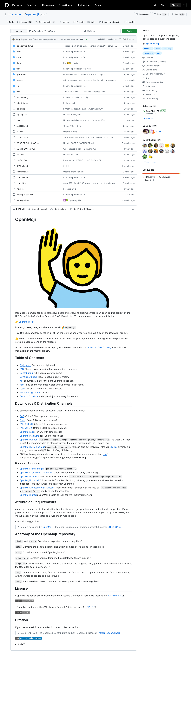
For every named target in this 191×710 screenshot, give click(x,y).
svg (158, 53)
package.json (22, 200)
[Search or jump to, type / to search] (155, 5)
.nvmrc (19, 120)
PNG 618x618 (27, 424)
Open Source (66, 5)
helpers (19, 80)
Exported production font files (77, 69)
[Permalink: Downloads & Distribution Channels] (13, 403)
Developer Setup (28, 376)
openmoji (32, 14)
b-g (18, 39)
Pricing (98, 5)
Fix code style (69, 189)
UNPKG (113, 446)
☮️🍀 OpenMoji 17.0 (72, 200)
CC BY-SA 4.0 (115, 527)
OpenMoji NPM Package (32, 446)
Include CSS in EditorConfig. (76, 97)
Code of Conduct (29, 396)
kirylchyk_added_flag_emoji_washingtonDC (83, 109)
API (21, 380)
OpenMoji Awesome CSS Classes (37, 487)
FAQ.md (20, 154)
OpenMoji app (27, 431)
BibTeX (21, 644)
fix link (66, 166)
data (18, 63)
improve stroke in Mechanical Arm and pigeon (84, 74)
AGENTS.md (22, 126)
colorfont (148, 48)
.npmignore (21, 114)
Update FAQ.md (70, 154)
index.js (19, 189)
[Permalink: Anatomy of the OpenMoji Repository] (13, 534)
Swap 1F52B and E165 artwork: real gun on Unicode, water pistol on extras (97, 183)
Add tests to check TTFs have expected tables (84, 91)
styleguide (148, 53)
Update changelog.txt (73, 171)
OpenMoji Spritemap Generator (36, 472)
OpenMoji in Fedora (30, 476)
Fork (161, 14)
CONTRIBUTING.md (25, 149)
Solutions (32, 5)
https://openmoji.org (109, 632)
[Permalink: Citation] (13, 620)
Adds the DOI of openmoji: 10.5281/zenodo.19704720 (88, 137)
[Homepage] (6, 5)
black (19, 51)
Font (22, 384)
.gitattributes (22, 103)
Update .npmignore (72, 114)
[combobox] (102, 31)
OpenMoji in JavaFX (30, 480)
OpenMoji (48, 527)
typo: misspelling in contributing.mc (79, 149)
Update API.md (70, 131)
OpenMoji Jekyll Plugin (32, 468)
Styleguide (25, 365)
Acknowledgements (30, 392)
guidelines (21, 74)
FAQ (22, 369)
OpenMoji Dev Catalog (99, 347)
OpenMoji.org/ (26, 321)
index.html (21, 183)
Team (22, 388)
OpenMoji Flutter (28, 494)
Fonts (22, 420)
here (105, 454)
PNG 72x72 (26, 428)
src (17, 86)
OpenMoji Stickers (29, 435)
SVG (22, 416)
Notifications (144, 14)
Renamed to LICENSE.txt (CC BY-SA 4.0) (82, 160)
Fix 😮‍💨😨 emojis (70, 63)
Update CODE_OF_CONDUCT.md (78, 143)
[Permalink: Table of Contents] (13, 358)
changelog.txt (22, 171)
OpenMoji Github (28, 439)
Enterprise (83, 5)
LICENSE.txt (22, 160)
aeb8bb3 (101, 39)
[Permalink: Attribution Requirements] (13, 502)
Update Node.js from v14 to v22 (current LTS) (84, 120)
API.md (19, 131)
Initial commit (69, 103)
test (18, 91)
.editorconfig (22, 97)
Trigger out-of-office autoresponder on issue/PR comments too (49, 39)
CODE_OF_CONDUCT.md (27, 143)
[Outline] (133, 209)
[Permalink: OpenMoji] (13, 219)
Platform (17, 5)
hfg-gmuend (16, 14)
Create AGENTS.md (72, 126)
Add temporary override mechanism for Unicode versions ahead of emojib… (97, 80)
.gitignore (20, 109)
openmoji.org (152, 43)
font (18, 69)
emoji (158, 48)
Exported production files (74, 51)
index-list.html (22, 177)
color (18, 57)
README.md (22, 166)
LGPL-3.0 (90, 607)
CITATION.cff (22, 137)
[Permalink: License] (13, 588)
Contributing (26, 373)
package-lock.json (24, 194)
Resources (48, 5)
